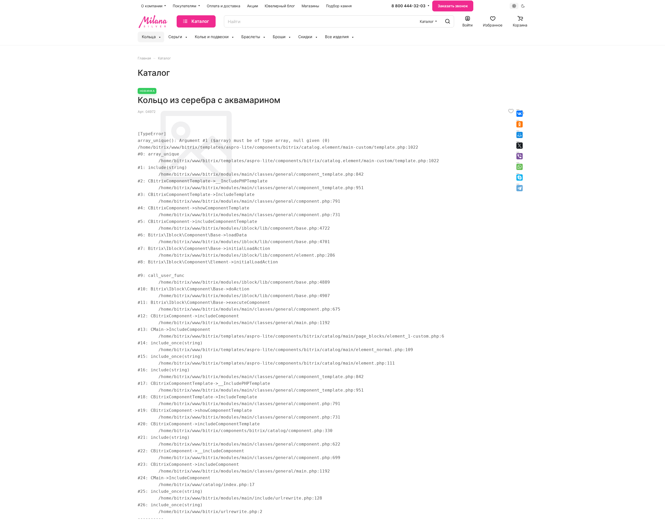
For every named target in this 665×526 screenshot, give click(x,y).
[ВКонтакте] (519, 114)
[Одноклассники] (519, 124)
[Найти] (447, 21)
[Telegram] (519, 188)
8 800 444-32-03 (408, 6)
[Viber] (519, 156)
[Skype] (519, 177)
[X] (519, 145)
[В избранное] (511, 111)
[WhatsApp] (519, 167)
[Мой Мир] (519, 135)
